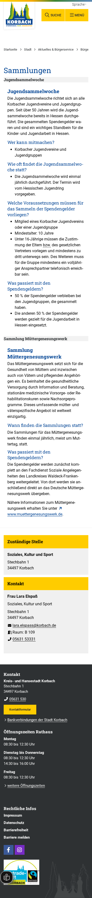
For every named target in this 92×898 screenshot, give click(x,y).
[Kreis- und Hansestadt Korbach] (46, 690)
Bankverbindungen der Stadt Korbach (37, 720)
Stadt (27, 49)
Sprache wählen (79, 4)
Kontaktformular (20, 709)
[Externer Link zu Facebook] (8, 850)
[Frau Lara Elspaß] (46, 616)
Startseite (10, 49)
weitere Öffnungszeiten (26, 785)
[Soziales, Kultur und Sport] (46, 559)
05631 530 (15, 699)
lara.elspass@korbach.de (31, 625)
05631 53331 (21, 639)
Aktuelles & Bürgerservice (56, 49)
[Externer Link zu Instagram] (20, 850)
